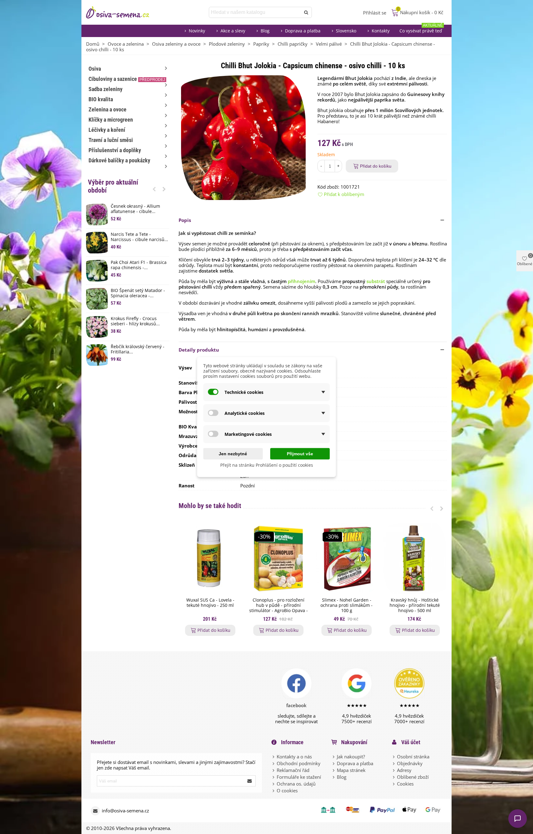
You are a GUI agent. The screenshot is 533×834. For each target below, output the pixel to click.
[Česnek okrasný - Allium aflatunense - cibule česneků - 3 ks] (97, 214)
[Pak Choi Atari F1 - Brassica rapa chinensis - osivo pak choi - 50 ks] (97, 270)
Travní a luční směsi (111, 140)
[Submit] (249, 781)
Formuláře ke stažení (299, 777)
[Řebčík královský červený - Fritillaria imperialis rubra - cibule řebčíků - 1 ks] (97, 355)
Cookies (405, 784)
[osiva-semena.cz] (123, 12)
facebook (296, 705)
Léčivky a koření (107, 130)
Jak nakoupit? (351, 756)
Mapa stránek (351, 770)
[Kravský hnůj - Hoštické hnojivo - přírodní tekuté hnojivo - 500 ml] (414, 558)
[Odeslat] (306, 12)
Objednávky (410, 763)
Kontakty (381, 31)
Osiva (95, 68)
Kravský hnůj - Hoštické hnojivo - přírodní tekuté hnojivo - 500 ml (415, 605)
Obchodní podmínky (298, 763)
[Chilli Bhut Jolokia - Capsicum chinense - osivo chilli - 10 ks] (243, 137)
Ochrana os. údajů (296, 784)
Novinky (197, 31)
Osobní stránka (413, 756)
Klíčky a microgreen (111, 119)
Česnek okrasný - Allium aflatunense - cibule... (135, 209)
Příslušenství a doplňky (115, 150)
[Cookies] (394, 783)
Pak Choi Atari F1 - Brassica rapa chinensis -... (139, 265)
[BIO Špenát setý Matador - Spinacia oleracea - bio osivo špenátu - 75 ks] (97, 299)
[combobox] (255, 12)
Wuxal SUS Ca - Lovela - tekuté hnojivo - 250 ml (210, 603)
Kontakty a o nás (294, 756)
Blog (265, 31)
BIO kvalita (101, 99)
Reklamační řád (293, 770)
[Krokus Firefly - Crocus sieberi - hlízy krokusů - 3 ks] (97, 327)
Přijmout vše (300, 453)
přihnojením (301, 281)
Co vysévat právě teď (421, 29)
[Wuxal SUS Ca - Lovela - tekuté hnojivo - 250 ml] (210, 558)
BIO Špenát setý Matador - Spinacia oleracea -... (138, 293)
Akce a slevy (233, 31)
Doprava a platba (302, 31)
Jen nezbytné (233, 453)
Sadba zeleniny (105, 89)
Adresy (404, 770)
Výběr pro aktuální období (113, 186)
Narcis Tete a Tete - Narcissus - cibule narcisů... (139, 237)
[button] (154, 189)
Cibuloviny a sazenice (127, 79)
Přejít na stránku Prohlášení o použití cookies (266, 465)
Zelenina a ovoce (107, 109)
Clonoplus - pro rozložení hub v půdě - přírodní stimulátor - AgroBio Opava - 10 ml (278, 608)
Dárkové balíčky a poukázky (119, 160)
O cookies (287, 790)
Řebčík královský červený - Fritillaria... (137, 349)
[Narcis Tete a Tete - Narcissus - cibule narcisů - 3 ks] (97, 242)
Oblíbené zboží (413, 777)
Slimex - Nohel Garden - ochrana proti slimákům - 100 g (346, 605)
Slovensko (346, 31)
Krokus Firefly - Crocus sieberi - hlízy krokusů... (135, 321)
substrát (375, 281)
